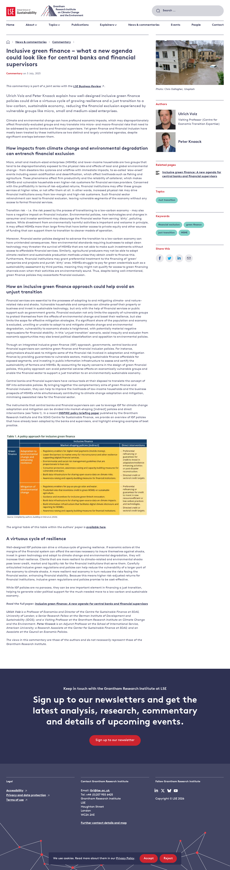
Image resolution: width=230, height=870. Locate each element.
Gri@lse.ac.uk (100, 790)
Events (175, 25)
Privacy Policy (125, 858)
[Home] (8, 42)
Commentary (61, 42)
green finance (194, 225)
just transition (166, 232)
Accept (151, 860)
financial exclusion (169, 225)
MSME (184, 232)
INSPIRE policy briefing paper (79, 413)
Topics (53, 25)
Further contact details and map (104, 823)
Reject (170, 860)
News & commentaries (143, 25)
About (30, 25)
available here (96, 527)
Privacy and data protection (26, 795)
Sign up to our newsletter (115, 740)
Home (10, 25)
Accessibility (14, 790)
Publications (80, 25)
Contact (218, 25)
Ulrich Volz (187, 114)
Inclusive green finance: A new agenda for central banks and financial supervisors (191, 174)
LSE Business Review (87, 86)
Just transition (166, 200)
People (196, 25)
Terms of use (15, 800)
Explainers (107, 25)
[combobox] (188, 10)
